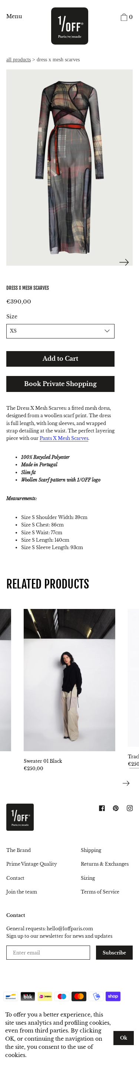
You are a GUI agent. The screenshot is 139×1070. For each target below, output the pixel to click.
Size (11, 317)
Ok (123, 1038)
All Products (18, 59)
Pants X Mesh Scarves (64, 438)
